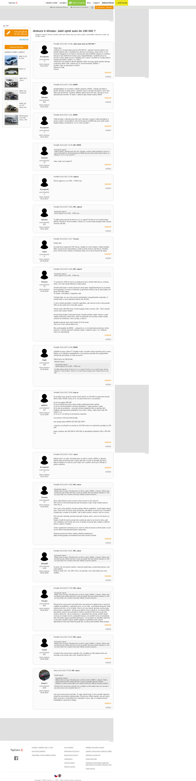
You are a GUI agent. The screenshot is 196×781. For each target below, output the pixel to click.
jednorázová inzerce (71, 751)
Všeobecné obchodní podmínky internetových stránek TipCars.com (99, 764)
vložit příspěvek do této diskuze (20, 33)
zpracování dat (91, 759)
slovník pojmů (69, 763)
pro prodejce (69, 747)
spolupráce (68, 759)
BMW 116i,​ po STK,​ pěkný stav (23, 105)
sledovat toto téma (16, 47)
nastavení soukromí (93, 755)
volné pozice (90, 768)
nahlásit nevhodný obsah (95, 747)
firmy (89, 3)
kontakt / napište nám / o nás (42, 747)
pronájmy (63, 3)
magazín (96, 3)
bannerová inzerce (71, 755)
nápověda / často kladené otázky (44, 755)
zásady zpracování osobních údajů (98, 751)
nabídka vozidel (51, 3)
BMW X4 (22, 69)
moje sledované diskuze (60, 7)
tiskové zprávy (69, 767)
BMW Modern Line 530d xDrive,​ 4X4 (23, 118)
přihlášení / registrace (105, 7)
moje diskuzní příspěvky (80, 7)
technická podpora (38, 751)
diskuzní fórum (108, 3)
